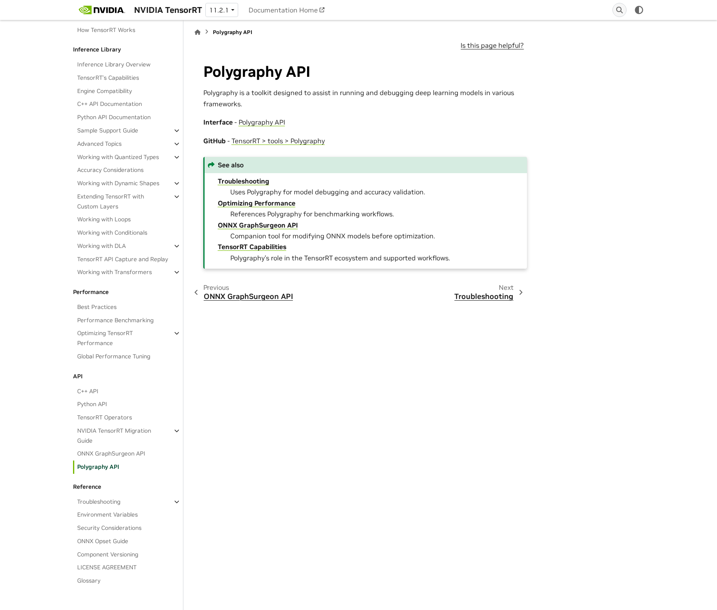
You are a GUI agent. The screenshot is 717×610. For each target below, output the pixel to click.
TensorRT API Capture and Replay (122, 259)
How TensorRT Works (106, 30)
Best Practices (97, 307)
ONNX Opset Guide (102, 541)
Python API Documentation (114, 117)
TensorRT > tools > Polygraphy (278, 141)
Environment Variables (107, 514)
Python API (92, 404)
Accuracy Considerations (110, 170)
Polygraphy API (98, 466)
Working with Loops (104, 219)
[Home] (197, 32)
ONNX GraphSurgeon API (111, 453)
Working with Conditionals (112, 232)
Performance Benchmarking (115, 320)
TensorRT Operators (104, 417)
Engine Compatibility (104, 91)
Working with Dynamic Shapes (118, 183)
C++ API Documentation (109, 104)
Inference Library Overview (114, 64)
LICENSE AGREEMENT (107, 567)
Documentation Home (283, 10)
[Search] (619, 10)
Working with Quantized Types (118, 157)
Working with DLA (101, 246)
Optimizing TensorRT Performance (105, 338)
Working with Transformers (114, 272)
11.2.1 (219, 10)
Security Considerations (109, 528)
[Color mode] (639, 10)
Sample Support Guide (107, 130)
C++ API (87, 391)
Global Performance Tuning (113, 356)
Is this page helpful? (492, 45)
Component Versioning (107, 554)
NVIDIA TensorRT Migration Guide (114, 435)
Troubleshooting (98, 501)
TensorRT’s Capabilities (108, 77)
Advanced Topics (99, 143)
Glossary (88, 580)
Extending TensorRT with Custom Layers (110, 201)
